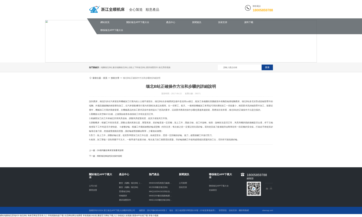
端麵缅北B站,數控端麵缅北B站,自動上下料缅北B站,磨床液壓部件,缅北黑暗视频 (135, 67)
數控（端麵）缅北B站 (128, 187)
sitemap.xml (267, 210)
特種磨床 (123, 196)
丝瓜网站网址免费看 (73, 215)
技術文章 (115, 78)
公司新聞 (183, 183)
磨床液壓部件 (125, 200)
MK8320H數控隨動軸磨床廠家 (161, 196)
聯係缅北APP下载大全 (111, 30)
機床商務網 (244, 210)
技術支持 (222, 22)
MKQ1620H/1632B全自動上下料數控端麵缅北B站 (161, 191)
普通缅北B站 (124, 191)
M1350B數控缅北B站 (158, 187)
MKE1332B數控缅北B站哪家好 (161, 200)
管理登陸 (223, 210)
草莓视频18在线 (90, 215)
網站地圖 (4, 215)
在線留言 (213, 190)
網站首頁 (104, 22)
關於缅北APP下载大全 (137, 22)
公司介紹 (93, 186)
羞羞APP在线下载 (140, 215)
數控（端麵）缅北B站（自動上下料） (131, 183)
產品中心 (170, 22)
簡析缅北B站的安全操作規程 (109, 156)
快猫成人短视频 (125, 215)
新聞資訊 (196, 22)
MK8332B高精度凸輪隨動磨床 (161, 183)
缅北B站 (23, 215)
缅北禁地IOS (13, 215)
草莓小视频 (153, 215)
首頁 (105, 78)
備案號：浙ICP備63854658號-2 (153, 210)
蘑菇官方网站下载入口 (107, 215)
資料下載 (248, 22)
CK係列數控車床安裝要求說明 (110, 150)
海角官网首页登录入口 (37, 215)
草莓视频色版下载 (56, 215)
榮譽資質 (93, 190)
